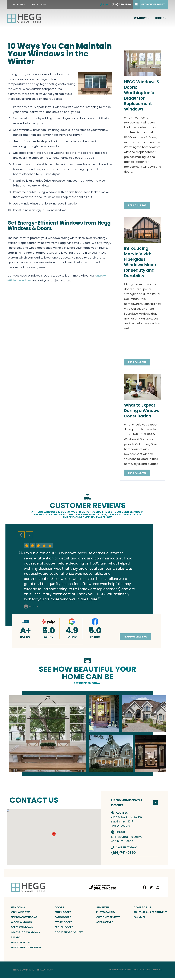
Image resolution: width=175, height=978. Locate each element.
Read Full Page (137, 205)
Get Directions (121, 826)
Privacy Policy (45, 969)
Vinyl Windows (20, 912)
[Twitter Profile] (151, 887)
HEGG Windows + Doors (126, 803)
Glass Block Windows (25, 932)
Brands (15, 937)
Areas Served (104, 922)
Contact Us (37, 4)
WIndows (140, 18)
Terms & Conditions (23, 969)
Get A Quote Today (153, 4)
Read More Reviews (135, 636)
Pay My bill (140, 917)
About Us (18, 4)
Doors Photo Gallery (69, 932)
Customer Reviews (108, 917)
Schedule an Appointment (150, 912)
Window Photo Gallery (26, 947)
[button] (54, 834)
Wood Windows (21, 922)
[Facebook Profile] (144, 887)
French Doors (64, 927)
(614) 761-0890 (123, 852)
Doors (159, 18)
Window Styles (20, 942)
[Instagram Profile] (157, 887)
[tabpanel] (88, 733)
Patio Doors (63, 917)
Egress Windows (22, 927)
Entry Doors (63, 912)
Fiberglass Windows (24, 917)
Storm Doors (63, 922)
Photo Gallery (105, 912)
